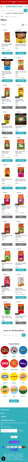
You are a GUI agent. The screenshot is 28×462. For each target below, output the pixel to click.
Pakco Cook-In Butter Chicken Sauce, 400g (7, 127)
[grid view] (22, 24)
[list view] (25, 24)
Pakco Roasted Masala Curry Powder (20, 289)
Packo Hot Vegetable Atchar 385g (7, 45)
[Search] (25, 10)
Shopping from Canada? (18, 456)
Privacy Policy (19, 455)
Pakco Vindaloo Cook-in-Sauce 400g (20, 316)
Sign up (21, 430)
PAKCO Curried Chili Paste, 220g (20, 127)
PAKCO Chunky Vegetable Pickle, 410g (19, 101)
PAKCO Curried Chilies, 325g (5, 152)
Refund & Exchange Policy (9, 455)
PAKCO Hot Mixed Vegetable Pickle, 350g (6, 208)
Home (2, 16)
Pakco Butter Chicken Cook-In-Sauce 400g (20, 45)
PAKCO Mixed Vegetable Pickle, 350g (6, 290)
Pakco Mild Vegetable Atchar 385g (20, 263)
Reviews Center (11, 453)
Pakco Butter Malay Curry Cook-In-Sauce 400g (7, 73)
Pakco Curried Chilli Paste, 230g (20, 152)
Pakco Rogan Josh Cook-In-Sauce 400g (7, 316)
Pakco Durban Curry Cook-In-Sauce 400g (20, 180)
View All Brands (14, 401)
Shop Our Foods (19, 453)
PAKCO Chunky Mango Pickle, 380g (6, 100)
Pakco (6, 16)
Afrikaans (13, 436)
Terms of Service (8, 456)
